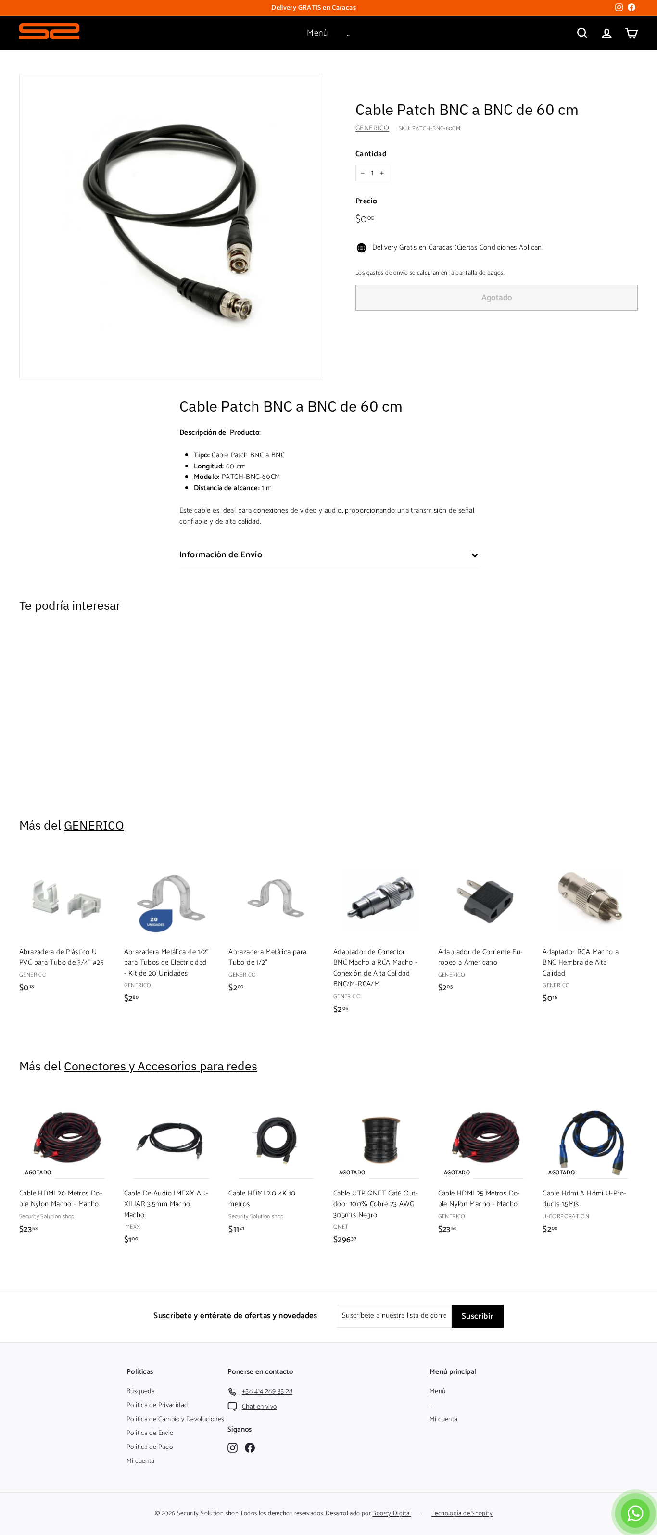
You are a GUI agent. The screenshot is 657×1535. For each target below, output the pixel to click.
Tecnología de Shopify (462, 1514)
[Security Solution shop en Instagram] (232, 1448)
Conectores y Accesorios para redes (160, 1066)
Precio (366, 202)
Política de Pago (149, 1447)
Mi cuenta (140, 1461)
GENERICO (372, 129)
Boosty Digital (391, 1514)
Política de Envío (149, 1433)
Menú (317, 33)
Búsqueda (140, 1391)
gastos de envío (387, 273)
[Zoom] (171, 226)
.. (348, 33)
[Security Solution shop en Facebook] (250, 1448)
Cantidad (371, 154)
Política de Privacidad (157, 1405)
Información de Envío (220, 555)
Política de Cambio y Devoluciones (175, 1419)
